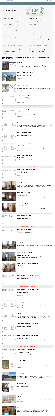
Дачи (34, 33)
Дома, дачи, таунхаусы (20, 3)
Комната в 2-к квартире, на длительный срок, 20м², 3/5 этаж (27, 263)
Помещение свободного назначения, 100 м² (24, 406)
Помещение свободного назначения (8, 53)
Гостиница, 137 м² (20, 394)
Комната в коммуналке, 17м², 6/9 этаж (23, 203)
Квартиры (8, 3)
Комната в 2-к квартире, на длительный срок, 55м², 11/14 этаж (28, 289)
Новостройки (13, 21)
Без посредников (19, 21)
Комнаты (13, 3)
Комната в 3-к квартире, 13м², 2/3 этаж (24, 229)
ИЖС (4, 39)
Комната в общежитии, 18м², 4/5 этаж (23, 192)
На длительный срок (32, 21)
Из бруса (5, 35)
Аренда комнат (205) (33, 24)
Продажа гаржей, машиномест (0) (10, 43)
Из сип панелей (19, 33)
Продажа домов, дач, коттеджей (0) (10, 30)
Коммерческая (46, 3)
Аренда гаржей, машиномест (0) (35, 43)
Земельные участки (29, 3)
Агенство (24, 39)
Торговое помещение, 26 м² (22, 383)
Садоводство (9, 39)
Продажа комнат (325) (8, 24)
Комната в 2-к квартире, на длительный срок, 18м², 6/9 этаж (27, 275)
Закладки (43, 0)
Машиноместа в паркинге (11, 45)
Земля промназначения (17, 39)
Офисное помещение (6, 51)
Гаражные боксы (20, 45)
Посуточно (38, 21)
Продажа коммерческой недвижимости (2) (12, 49)
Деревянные (12, 33)
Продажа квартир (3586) (8, 18)
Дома (30, 33)
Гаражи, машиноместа (38, 3)
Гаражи (4, 45)
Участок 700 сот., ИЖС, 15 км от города (24, 360)
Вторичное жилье (6, 21)
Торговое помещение (15, 51)
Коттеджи (38, 33)
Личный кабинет (49, 0)
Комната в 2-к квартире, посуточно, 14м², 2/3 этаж (26, 252)
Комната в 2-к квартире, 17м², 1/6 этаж (24, 215)
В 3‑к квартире (5, 27)
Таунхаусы (44, 33)
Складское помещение (19, 53)
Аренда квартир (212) (33, 18)
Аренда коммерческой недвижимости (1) (37, 49)
